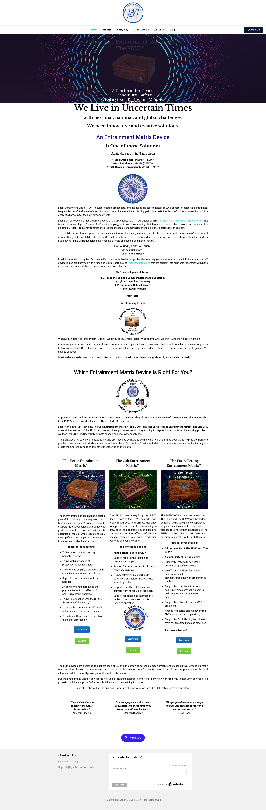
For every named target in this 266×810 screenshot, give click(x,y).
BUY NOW (255, 30)
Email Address (119, 768)
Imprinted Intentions (139, 262)
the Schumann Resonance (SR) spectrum (180, 220)
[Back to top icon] (253, 804)
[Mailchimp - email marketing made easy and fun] (171, 786)
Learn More (82, 630)
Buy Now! (82, 641)
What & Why (135, 737)
